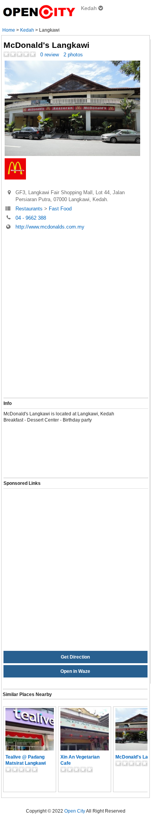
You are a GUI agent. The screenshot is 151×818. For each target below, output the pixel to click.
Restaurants (29, 209)
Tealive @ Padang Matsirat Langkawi (25, 760)
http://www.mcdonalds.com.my (49, 227)
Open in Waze (75, 671)
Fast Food (60, 209)
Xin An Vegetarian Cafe (80, 760)
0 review (49, 55)
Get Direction (75, 657)
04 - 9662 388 (30, 217)
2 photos (73, 55)
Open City (74, 811)
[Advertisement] (75, 314)
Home (8, 30)
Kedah (27, 30)
